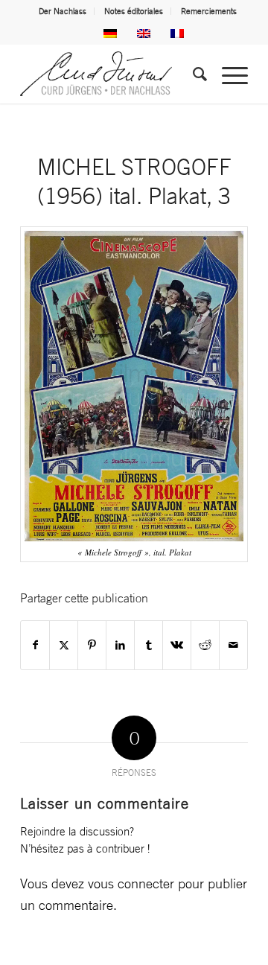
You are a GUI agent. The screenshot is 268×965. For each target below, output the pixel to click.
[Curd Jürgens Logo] (111, 73)
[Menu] (227, 73)
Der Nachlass (62, 11)
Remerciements (209, 11)
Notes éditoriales (133, 11)
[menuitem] (63, 11)
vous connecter (131, 883)
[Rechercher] (192, 73)
